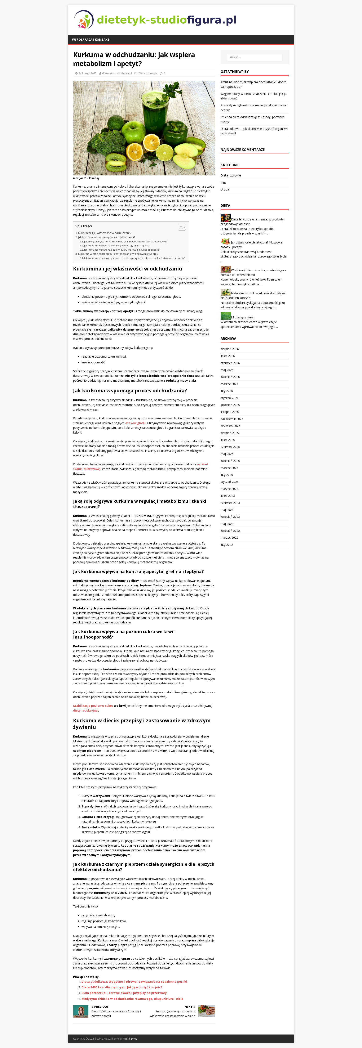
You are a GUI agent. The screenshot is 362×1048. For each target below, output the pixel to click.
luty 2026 (227, 391)
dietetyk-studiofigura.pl (117, 73)
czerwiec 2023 (230, 503)
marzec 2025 (229, 468)
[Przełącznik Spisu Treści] (180, 227)
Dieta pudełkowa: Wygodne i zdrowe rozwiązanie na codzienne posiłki (134, 982)
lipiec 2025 (228, 440)
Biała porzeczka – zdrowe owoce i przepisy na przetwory (124, 993)
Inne (223, 182)
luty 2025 (227, 475)
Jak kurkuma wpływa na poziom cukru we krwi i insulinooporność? (121, 249)
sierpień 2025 (230, 433)
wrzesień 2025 (230, 426)
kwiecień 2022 (230, 531)
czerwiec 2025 (230, 447)
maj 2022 (227, 524)
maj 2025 (227, 454)
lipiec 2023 (228, 496)
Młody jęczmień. (242, 317)
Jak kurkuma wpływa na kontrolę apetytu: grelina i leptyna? (117, 245)
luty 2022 (227, 545)
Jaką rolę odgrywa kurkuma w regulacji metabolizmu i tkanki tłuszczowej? (125, 241)
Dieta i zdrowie (147, 73)
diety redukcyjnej (85, 710)
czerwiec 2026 (230, 363)
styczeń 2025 (230, 482)
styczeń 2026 (230, 398)
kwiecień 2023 (230, 517)
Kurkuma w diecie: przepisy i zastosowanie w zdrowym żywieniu (118, 254)
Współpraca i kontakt (91, 39)
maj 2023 (227, 510)
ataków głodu (135, 423)
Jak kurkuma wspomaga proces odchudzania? (106, 237)
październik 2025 (232, 419)
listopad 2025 (230, 412)
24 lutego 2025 (88, 73)
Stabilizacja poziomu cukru (93, 706)
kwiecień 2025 (230, 461)
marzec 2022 (229, 537)
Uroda (225, 189)
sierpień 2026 (230, 349)
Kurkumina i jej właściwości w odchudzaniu (104, 233)
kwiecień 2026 (230, 377)
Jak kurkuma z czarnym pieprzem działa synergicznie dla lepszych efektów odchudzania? (134, 258)
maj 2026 (227, 370)
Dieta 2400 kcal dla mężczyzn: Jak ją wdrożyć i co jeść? (121, 987)
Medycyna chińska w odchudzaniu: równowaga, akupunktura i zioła (132, 999)
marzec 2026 (229, 384)
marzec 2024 (229, 489)
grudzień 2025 (230, 405)
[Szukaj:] (255, 57)
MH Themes (130, 1038)
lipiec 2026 (228, 356)
